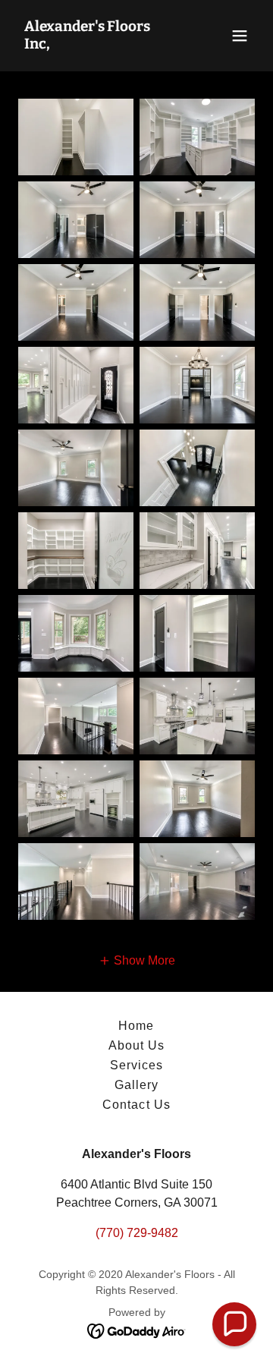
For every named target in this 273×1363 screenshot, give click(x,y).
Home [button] (136, 1025)
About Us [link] (136, 1045)
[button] (239, 35)
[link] (100, 44)
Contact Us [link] (136, 1104)
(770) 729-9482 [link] (137, 1232)
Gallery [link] (136, 1084)
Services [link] (136, 1065)
